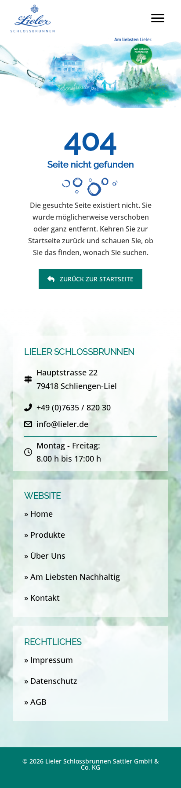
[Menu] (158, 18)
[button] (90, 279)
